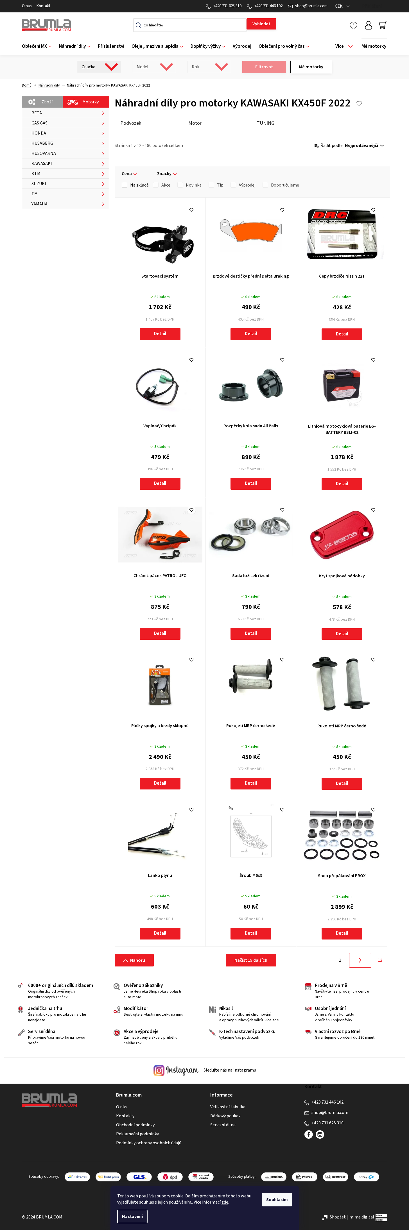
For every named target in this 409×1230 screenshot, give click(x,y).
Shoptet (338, 1217)
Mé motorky (311, 67)
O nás (27, 6)
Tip (220, 185)
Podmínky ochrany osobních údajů (148, 1143)
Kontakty (125, 1116)
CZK (339, 6)
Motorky (90, 102)
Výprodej (247, 185)
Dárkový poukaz (225, 1116)
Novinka (194, 185)
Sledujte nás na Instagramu (229, 1070)
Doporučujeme (285, 185)
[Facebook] (308, 1134)
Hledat (261, 23)
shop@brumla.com (311, 6)
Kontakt (43, 6)
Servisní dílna (223, 1125)
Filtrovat (264, 67)
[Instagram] (320, 1134)
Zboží (47, 102)
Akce (165, 185)
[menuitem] (38, 46)
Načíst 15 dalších (250, 960)
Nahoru (137, 960)
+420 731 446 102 (268, 6)
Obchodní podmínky (135, 1125)
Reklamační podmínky (137, 1134)
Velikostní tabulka (227, 1107)
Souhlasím (277, 1200)
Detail (160, 333)
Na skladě (139, 185)
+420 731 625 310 (227, 6)
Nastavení (132, 1216)
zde (225, 1202)
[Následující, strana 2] (360, 960)
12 (380, 960)
